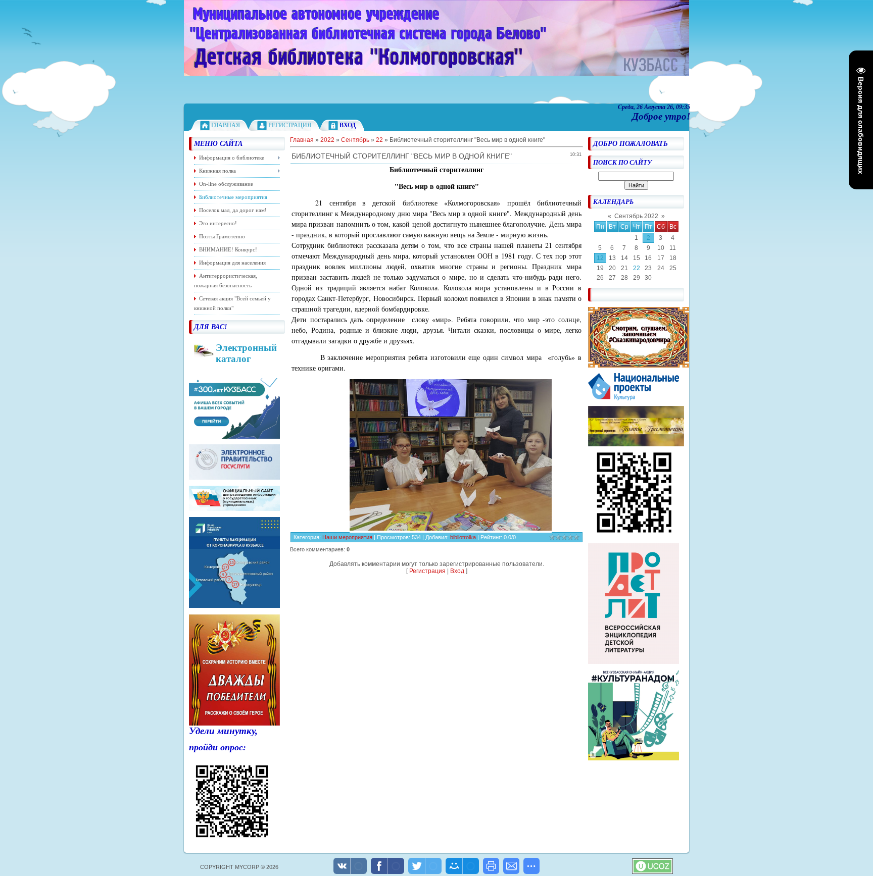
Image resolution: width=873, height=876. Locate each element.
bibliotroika (463, 537)
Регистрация (289, 125)
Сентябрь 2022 (636, 216)
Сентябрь (355, 139)
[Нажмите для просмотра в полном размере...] (451, 528)
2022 (327, 139)
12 (600, 258)
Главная (225, 125)
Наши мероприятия (347, 537)
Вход (457, 571)
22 (636, 268)
